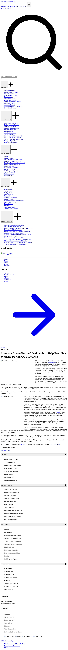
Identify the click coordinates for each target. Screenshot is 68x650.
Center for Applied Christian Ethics (14, 225)
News (6, 259)
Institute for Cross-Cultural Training (14, 233)
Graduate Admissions (10, 126)
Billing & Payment (9, 140)
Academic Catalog (9, 105)
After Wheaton (8, 194)
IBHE (6, 648)
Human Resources (9, 620)
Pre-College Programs (10, 108)
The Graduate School (10, 462)
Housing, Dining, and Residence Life (14, 163)
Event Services (8, 204)
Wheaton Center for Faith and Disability (15, 241)
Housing (6, 556)
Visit (5, 8)
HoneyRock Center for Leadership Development (18, 228)
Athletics (6, 156)
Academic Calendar (9, 98)
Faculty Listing (8, 97)
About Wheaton (5, 186)
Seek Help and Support (10, 171)
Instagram (23, 444)
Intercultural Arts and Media (12, 164)
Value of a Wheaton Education (12, 137)
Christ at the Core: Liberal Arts (12, 106)
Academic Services (9, 103)
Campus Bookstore (9, 207)
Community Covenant (10, 197)
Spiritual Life (8, 175)
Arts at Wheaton (8, 158)
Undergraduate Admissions (11, 125)
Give (8, 8)
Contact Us (7, 614)
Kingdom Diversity (9, 166)
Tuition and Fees (9, 134)
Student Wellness (9, 174)
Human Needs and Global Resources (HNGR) (17, 231)
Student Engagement (10, 172)
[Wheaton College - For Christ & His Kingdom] (5, 450)
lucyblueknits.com (55, 444)
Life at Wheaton (21, 6)
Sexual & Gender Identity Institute (13, 238)
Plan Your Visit (8, 131)
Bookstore (7, 265)
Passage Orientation (9, 169)
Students (6, 273)
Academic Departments (10, 90)
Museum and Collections (11, 586)
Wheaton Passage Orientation (12, 541)
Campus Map (8, 623)
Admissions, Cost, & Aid (11, 123)
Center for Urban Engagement (12, 226)
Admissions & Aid (12, 6)
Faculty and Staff (9, 275)
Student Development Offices (12, 535)
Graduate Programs (9, 93)
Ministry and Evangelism (11, 167)
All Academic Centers (10, 480)
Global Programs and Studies (12, 101)
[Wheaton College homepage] (8, 1)
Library (6, 264)
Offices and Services (10, 202)
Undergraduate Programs (11, 92)
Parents (6, 276)
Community (7, 279)
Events (6, 261)
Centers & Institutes (6, 221)
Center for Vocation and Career (13, 159)
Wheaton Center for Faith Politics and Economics (18, 242)
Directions (7, 626)
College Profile (8, 193)
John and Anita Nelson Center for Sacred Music (17, 234)
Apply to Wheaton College (11, 128)
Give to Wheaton (9, 199)
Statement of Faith (9, 574)
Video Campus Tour (10, 629)
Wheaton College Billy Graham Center (15, 244)
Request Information (10, 129)
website (57, 412)
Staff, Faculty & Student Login (13, 632)
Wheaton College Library (11, 471)
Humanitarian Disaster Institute (13, 230)
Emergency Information (12, 646)
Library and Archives (10, 100)
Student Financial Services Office (13, 139)
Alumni (6, 278)
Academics (4, 6)
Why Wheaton (8, 189)
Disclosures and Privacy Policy (14, 644)
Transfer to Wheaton (10, 133)
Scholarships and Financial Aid (13, 136)
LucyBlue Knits (51, 362)
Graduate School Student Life (12, 161)
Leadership (7, 196)
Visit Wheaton (8, 191)
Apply (2, 8)
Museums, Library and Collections (14, 200)
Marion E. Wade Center (11, 236)
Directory (7, 205)
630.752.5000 (4, 608)
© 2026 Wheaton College (7, 641)
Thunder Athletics (9, 254)
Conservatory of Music (10, 95)
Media (6, 281)
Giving (6, 262)
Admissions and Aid (6, 485)
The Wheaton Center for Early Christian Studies (17, 239)
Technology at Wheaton (11, 208)
